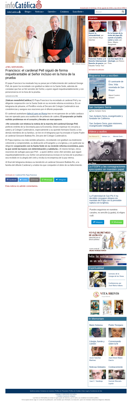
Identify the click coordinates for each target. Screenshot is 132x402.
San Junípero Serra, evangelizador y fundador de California (106, 117)
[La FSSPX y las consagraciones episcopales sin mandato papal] (107, 182)
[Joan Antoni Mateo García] (117, 351)
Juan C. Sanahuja (96, 381)
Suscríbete (77, 12)
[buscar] (123, 12)
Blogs (27, 12)
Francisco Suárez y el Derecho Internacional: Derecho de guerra (98, 61)
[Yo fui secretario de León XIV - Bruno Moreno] (107, 241)
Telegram (61, 180)
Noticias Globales (97, 367)
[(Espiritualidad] (97, 279)
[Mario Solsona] (97, 332)
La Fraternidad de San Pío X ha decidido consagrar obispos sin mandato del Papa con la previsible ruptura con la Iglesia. (105, 199)
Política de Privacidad (61, 391)
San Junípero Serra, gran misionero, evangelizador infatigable (105, 124)
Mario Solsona (96, 325)
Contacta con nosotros (47, 391)
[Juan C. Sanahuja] (97, 374)
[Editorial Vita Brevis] (107, 303)
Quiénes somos (34, 391)
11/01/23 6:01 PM (11, 96)
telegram (72, 396)
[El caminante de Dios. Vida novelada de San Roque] (97, 91)
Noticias (39, 12)
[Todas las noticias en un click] (107, 260)
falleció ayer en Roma (37, 114)
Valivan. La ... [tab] (106, 136)
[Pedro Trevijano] (117, 332)
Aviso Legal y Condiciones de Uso (92, 391)
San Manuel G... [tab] (94, 136)
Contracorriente (116, 367)
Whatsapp (47, 180)
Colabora (64, 12)
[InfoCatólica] (23, 4)
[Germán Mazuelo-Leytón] (117, 374)
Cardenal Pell (20, 175)
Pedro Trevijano (116, 325)
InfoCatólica (12, 12)
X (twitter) (59, 396)
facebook (66, 396)
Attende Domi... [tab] (118, 136)
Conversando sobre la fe (115, 342)
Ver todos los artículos (96, 70)
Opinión (51, 12)
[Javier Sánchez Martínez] (97, 351)
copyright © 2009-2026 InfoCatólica (66, 394)
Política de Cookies (75, 391)
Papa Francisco (31, 175)
